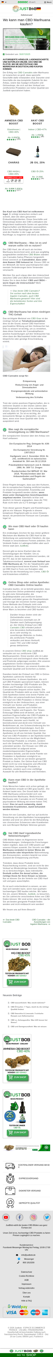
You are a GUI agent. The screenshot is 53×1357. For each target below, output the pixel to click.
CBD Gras (36, 318)
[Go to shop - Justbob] (26, 1351)
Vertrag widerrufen (26, 1288)
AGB (26, 1280)
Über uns (27, 1293)
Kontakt (26, 1297)
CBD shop (27, 651)
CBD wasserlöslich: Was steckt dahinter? (28, 1003)
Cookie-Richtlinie (26, 1276)
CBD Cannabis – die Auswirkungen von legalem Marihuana (40, 922)
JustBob (24, 546)
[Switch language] (4, 2)
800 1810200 (28, 1263)
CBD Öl (45, 572)
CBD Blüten (34, 255)
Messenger (29, 1259)
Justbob (31, 894)
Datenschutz (26, 1272)
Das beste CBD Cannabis (11, 921)
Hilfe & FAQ (26, 1301)
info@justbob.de (28, 1255)
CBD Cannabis (25, 73)
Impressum (26, 1284)
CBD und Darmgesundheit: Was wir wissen (29, 1026)
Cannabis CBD (17, 628)
